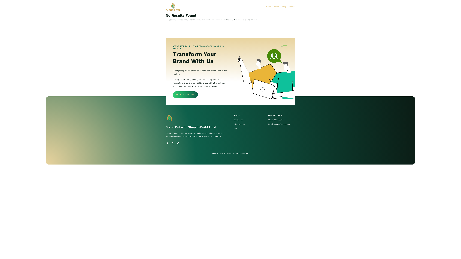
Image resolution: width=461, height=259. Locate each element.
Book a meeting (185, 95)
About (276, 7)
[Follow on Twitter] (173, 143)
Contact (292, 7)
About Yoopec (239, 124)
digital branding (181, 133)
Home (268, 7)
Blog (284, 7)
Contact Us (238, 120)
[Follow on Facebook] (168, 143)
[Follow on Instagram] (178, 143)
